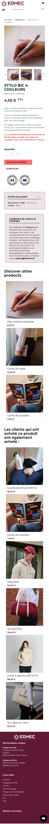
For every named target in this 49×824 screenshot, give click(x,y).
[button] (6, 779)
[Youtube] (24, 817)
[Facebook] (5, 817)
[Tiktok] (18, 817)
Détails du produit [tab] (23, 196)
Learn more (13, 169)
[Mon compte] (33, 3)
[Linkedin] (31, 817)
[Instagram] (12, 817)
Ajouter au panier (17, 162)
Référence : (9, 94)
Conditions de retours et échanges (22, 220)
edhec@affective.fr (25, 258)
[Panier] (42, 3)
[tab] (24, 220)
